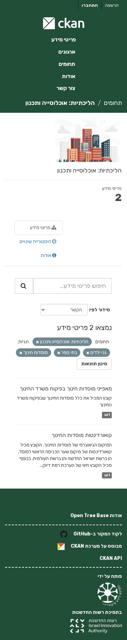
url (107, 415)
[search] (24, 286)
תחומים (67, 64)
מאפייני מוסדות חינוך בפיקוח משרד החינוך (66, 388)
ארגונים (66, 52)
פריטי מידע (63, 39)
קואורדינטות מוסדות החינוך (81, 435)
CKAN (77, 546)
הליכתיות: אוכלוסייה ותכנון (60, 103)
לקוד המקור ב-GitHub (97, 534)
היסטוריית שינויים (36, 241)
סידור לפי (100, 310)
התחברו (90, 5)
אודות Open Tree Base (96, 515)
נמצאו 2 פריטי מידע (84, 327)
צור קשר (66, 88)
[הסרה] (37, 342)
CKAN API (111, 558)
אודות (68, 76)
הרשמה (112, 5)
